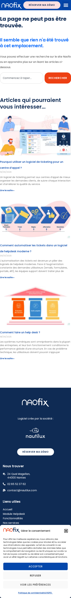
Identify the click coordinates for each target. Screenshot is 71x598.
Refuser (35, 575)
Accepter (36, 566)
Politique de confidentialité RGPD (35, 592)
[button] (66, 531)
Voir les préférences (35, 584)
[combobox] (21, 78)
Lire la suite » (7, 190)
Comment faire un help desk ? (20, 332)
